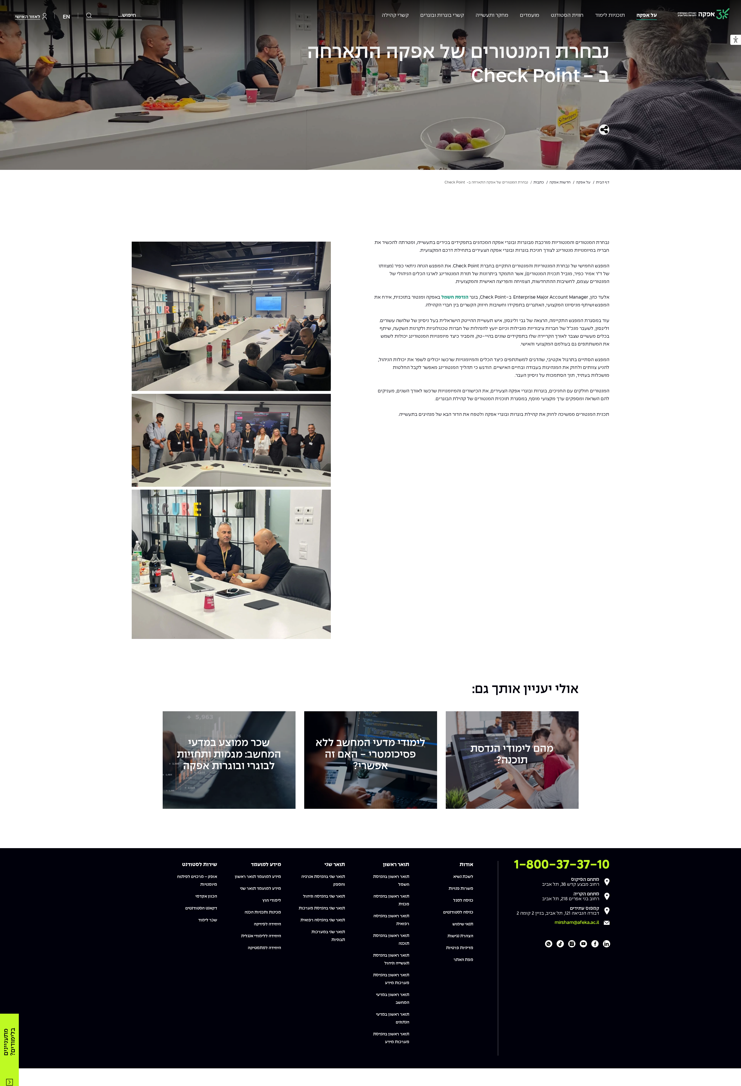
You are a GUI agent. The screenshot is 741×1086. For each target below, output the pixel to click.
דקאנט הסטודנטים (201, 908)
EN (66, 17)
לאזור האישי (27, 17)
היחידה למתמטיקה (264, 948)
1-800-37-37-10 (562, 865)
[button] (735, 40)
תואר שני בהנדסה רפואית (322, 920)
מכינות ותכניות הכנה (263, 912)
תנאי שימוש (462, 924)
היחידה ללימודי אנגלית (261, 936)
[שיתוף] (604, 129)
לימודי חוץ (271, 900)
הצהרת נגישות (460, 936)
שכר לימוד (207, 920)
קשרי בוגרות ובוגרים (442, 15)
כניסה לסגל (463, 900)
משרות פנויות (461, 889)
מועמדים (529, 15)
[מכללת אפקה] (703, 14)
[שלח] (89, 15)
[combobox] (114, 15)
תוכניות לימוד (610, 15)
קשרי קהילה (395, 15)
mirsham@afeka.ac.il (577, 922)
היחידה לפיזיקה (267, 924)
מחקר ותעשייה (492, 15)
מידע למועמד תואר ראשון (258, 877)
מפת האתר (463, 960)
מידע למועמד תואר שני (260, 889)
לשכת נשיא (463, 877)
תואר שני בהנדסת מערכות (322, 908)
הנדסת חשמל (454, 297)
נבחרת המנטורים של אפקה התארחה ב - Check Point (458, 64)
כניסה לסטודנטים (458, 912)
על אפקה (647, 15)
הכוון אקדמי (206, 896)
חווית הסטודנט (567, 15)
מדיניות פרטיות (459, 948)
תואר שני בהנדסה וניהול (324, 896)
